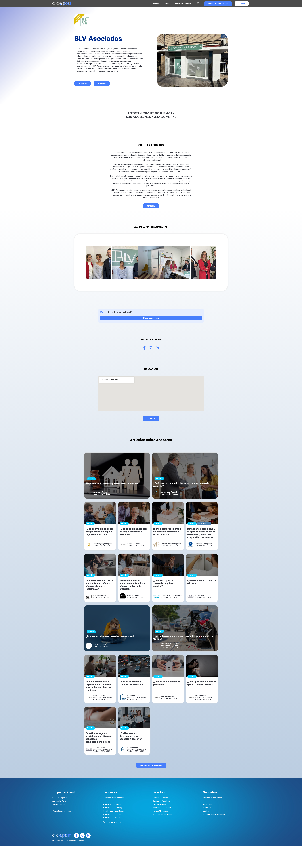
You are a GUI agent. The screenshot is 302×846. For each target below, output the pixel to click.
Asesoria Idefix (132, 747)
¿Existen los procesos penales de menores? (110, 636)
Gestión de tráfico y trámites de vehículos (131, 683)
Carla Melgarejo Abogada (102, 544)
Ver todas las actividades (162, 814)
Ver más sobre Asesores (151, 765)
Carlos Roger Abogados (169, 492)
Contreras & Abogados (203, 544)
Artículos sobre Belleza (112, 804)
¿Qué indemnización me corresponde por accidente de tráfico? (183, 637)
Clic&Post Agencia (59, 798)
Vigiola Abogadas (133, 544)
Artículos (155, 3)
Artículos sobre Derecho (112, 814)
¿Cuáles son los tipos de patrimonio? (166, 683)
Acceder (241, 3)
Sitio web (102, 83)
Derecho (91, 479)
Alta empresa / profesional (218, 3)
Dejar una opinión (151, 318)
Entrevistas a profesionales (113, 798)
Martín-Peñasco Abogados (171, 544)
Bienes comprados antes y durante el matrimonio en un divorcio (167, 531)
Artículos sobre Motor (111, 817)
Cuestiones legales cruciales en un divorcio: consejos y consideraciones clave (99, 737)
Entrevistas (167, 3)
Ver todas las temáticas (112, 822)
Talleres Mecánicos (160, 811)
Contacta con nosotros (61, 811)
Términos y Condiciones (212, 798)
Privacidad (207, 808)
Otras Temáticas (203, 523)
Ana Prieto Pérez (133, 595)
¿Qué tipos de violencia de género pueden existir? (201, 683)
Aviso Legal (207, 804)
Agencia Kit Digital (59, 801)
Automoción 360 (58, 804)
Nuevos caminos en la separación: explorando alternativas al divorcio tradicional (98, 686)
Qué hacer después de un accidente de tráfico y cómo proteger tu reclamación (99, 584)
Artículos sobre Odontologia (113, 811)
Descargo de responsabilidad (214, 814)
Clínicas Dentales (159, 804)
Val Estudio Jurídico (100, 492)
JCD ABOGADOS (201, 595)
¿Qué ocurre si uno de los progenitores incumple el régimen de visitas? (99, 531)
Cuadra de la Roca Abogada (171, 595)
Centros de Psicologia (161, 801)
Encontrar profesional (184, 3)
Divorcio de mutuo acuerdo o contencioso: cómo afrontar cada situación (133, 584)
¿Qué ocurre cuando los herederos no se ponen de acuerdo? (181, 484)
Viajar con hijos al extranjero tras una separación (112, 483)
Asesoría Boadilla (133, 695)
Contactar (82, 83)
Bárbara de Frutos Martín (170, 644)
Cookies (206, 811)
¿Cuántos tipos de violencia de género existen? (164, 583)
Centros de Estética (160, 798)
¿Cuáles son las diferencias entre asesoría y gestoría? (131, 736)
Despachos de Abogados (162, 808)
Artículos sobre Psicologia (113, 808)
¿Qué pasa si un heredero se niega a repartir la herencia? (134, 531)
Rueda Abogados (99, 595)
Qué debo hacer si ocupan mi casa (201, 582)
